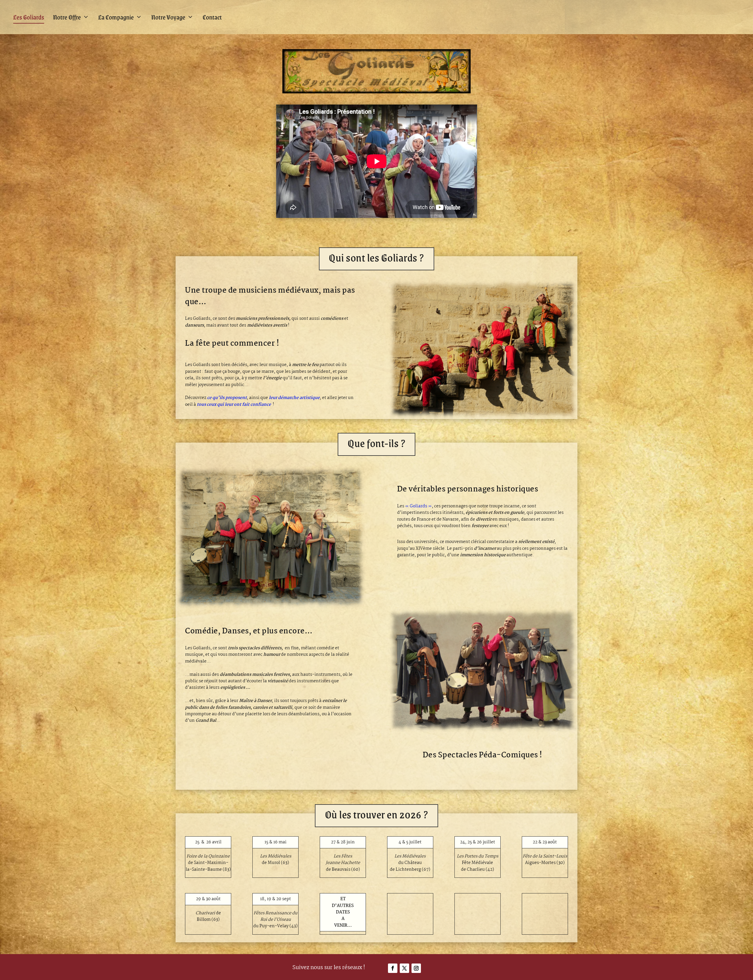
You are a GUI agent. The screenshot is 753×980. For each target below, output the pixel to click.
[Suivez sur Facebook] (392, 968)
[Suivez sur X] (404, 968)
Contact (212, 17)
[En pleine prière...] (270, 607)
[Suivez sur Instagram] (416, 968)
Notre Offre (67, 17)
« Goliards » (418, 506)
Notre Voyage (168, 17)
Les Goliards (28, 17)
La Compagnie (116, 17)
